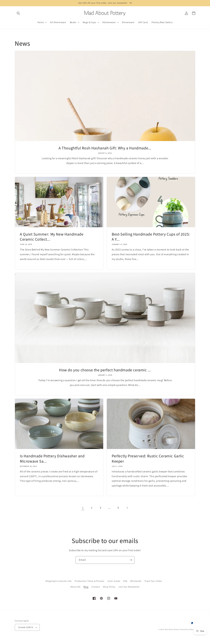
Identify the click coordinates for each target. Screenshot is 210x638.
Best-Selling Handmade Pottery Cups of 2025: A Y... (151, 237)
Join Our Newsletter (129, 586)
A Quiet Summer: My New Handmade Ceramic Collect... (52, 237)
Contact (95, 586)
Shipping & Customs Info (58, 581)
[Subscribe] (130, 560)
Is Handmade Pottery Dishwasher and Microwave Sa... (52, 458)
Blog (86, 586)
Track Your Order (153, 581)
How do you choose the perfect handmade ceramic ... (105, 369)
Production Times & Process (89, 581)
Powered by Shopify (187, 629)
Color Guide (113, 581)
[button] (18, 13)
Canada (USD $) (25, 627)
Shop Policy (109, 586)
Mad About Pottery (172, 629)
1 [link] (83, 507)
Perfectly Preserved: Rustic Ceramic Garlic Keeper (148, 458)
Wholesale (135, 581)
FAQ (125, 581)
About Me (75, 586)
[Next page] (127, 507)
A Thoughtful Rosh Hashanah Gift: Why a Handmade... (105, 148)
